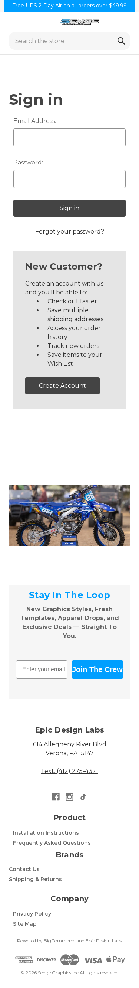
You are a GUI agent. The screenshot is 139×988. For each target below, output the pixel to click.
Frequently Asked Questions (52, 842)
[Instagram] (69, 797)
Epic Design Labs (104, 940)
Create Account (62, 385)
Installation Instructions (46, 832)
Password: (28, 162)
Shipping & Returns (35, 879)
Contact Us (24, 869)
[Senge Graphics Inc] (79, 22)
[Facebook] (56, 797)
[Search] (121, 41)
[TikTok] (83, 797)
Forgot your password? (69, 231)
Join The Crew (97, 669)
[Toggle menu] (12, 22)
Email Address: (34, 120)
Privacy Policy (32, 913)
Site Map (25, 923)
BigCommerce (59, 940)
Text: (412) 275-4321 (69, 771)
